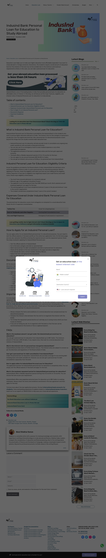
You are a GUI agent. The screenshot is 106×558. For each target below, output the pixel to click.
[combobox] (58, 274)
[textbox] (58, 289)
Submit (82, 296)
